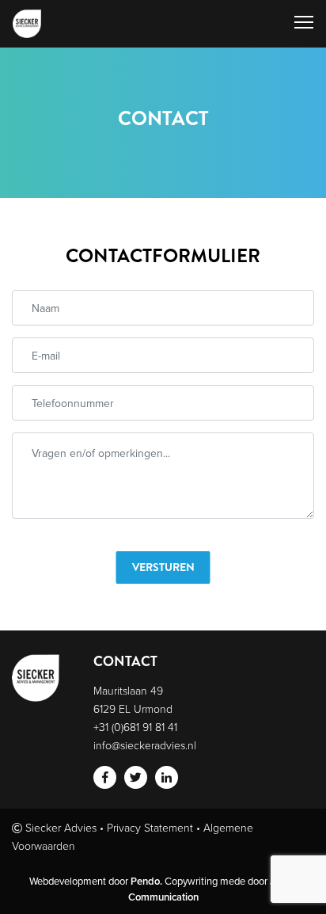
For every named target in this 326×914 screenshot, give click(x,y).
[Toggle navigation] (303, 24)
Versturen (163, 567)
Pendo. (146, 881)
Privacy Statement (150, 827)
